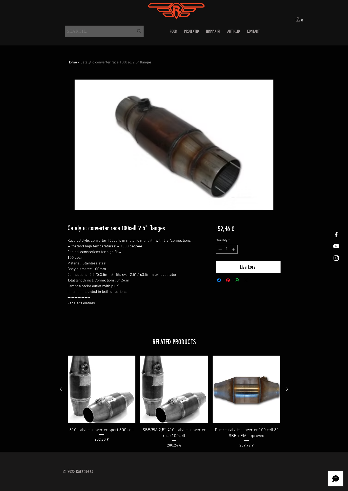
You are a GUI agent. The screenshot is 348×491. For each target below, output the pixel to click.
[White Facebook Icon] (336, 234)
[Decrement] (220, 249)
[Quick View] (101, 389)
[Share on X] (246, 280)
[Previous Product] (61, 389)
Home (72, 62)
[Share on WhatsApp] (237, 280)
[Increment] (234, 249)
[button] (300, 19)
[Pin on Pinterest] (228, 280)
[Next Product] (287, 389)
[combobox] (104, 31)
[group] (174, 402)
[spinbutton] (227, 249)
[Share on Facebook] (219, 280)
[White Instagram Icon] (336, 258)
